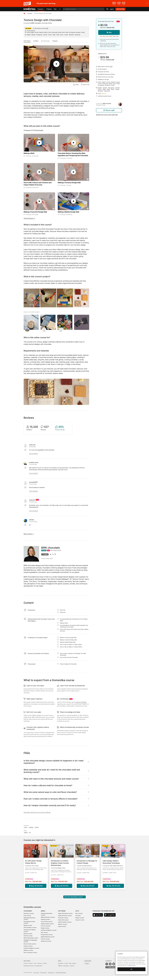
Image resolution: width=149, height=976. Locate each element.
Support (74, 963)
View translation (33, 453)
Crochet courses (45, 939)
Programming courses (47, 934)
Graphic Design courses (47, 923)
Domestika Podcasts (29, 965)
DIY (30, 832)
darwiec (31, 520)
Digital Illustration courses (48, 917)
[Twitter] (110, 964)
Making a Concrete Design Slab (35, 212)
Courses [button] (40, 9)
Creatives (39, 963)
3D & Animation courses (30, 927)
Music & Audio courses (30, 944)
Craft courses (27, 915)
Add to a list (86, 84)
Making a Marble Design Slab (68, 212)
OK (131, 969)
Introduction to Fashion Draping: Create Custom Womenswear (60, 863)
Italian (54, 34)
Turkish (66, 34)
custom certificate (80, 702)
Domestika (60, 963)
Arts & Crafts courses (46, 921)
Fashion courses (28, 935)
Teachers (72, 965)
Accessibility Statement (61, 972)
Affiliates (60, 965)
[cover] (56, 63)
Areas (43, 911)
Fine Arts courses (45, 926)
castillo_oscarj (33, 462)
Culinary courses (28, 946)
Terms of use (36, 972)
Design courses (28, 925)
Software (61, 911)
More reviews (28, 534)
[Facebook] (106, 964)
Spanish (33, 34)
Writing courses (28, 933)
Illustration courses (29, 913)
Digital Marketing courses (48, 936)
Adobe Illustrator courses (65, 915)
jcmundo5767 (33, 482)
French (50, 34)
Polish (57, 34)
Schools (45, 963)
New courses (79, 913)
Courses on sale (79, 920)
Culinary (31, 827)
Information (27, 41)
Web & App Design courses (31, 938)
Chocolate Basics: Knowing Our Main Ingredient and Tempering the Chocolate (73, 154)
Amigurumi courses (46, 941)
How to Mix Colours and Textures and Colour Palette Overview (37, 184)
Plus (55, 9)
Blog (70, 963)
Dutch (61, 34)
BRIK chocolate (36, 23)
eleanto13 (32, 500)
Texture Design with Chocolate (43, 20)
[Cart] (107, 9)
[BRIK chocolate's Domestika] (50, 554)
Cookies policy (51, 972)
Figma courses (62, 926)
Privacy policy (43, 972)
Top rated (78, 915)
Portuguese (39, 34)
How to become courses (30, 952)
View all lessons (29, 218)
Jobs (35, 963)
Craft (25, 827)
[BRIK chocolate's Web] (55, 554)
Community (46, 41)
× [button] (147, 3)
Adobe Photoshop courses (65, 913)
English (28, 34)
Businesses (66, 965)
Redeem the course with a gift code (107, 114)
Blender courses (62, 924)
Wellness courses (28, 950)
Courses (29, 13)
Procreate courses (63, 917)
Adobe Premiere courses (64, 922)
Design (36, 827)
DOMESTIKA (30, 9)
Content (35, 41)
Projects (49, 9)
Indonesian (77, 34)
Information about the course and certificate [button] (37, 812)
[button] (60, 9)
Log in (112, 9)
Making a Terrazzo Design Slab (69, 182)
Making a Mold (29, 153)
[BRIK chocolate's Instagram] (53, 554)
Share (77, 84)
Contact (66, 963)
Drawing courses (45, 919)
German (45, 34)
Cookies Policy (131, 965)
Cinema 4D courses (63, 920)
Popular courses (79, 917)
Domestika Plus (38, 965)
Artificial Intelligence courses (31, 948)
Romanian (71, 34)
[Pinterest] (113, 964)
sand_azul (32, 445)
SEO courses (44, 932)
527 (47, 28)
